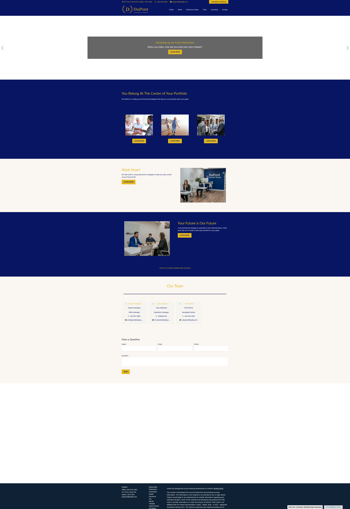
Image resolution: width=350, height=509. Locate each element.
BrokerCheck (218, 488)
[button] (171, 9)
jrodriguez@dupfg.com (135, 320)
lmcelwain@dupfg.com (163, 320)
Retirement (153, 489)
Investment (153, 492)
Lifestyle (152, 504)
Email (160, 344)
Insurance (152, 496)
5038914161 (162, 316)
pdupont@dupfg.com (180, 2)
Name (124, 344)
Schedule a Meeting (218, 2)
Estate (151, 494)
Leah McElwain (161, 308)
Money (151, 501)
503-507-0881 (135, 316)
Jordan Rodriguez (134, 308)
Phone (196, 344)
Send (126, 371)
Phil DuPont (188, 308)
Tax (150, 499)
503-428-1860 (162, 2)
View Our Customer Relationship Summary (305, 507)
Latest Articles (154, 506)
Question (125, 356)
